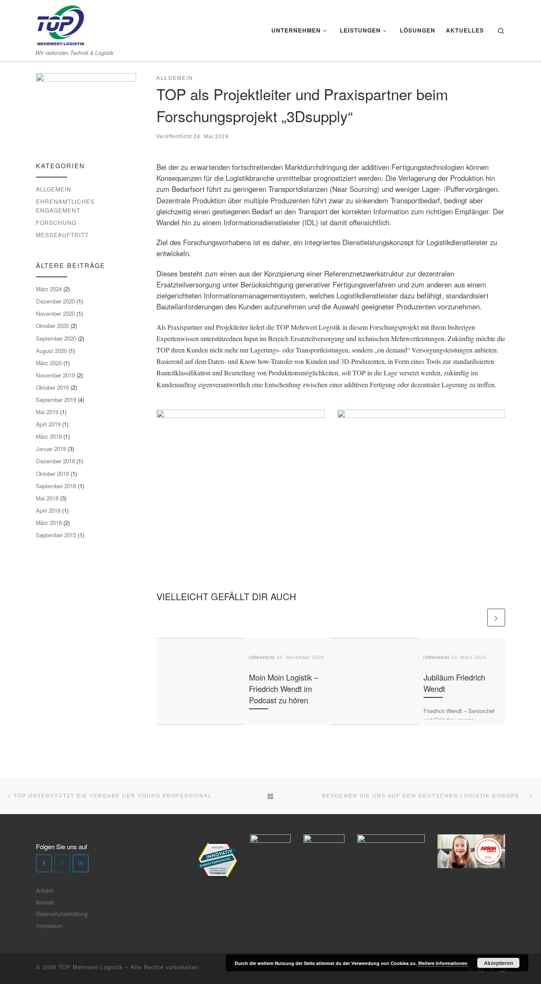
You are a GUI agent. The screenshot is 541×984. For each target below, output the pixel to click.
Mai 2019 (47, 412)
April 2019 (48, 424)
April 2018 (48, 510)
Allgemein (53, 189)
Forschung (56, 223)
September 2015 (56, 535)
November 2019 (55, 375)
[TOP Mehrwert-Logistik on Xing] (62, 863)
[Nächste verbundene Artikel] (496, 617)
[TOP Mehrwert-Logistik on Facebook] (44, 863)
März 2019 (49, 436)
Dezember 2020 (55, 301)
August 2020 (51, 351)
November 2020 (55, 313)
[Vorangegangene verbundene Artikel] (477, 617)
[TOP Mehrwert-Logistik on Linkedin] (81, 863)
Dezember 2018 (55, 461)
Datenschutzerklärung (61, 914)
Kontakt (45, 902)
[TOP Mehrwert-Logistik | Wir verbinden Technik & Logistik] (61, 23)
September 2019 (56, 400)
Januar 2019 (51, 449)
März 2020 (49, 363)
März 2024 (49, 289)
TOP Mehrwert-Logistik (90, 967)
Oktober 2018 (52, 474)
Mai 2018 (47, 498)
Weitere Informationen (442, 963)
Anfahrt (44, 890)
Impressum (49, 925)
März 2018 (49, 523)
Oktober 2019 (52, 387)
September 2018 (56, 486)
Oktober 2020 (52, 326)
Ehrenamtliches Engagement (65, 205)
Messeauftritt (62, 235)
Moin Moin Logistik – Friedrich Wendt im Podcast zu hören (283, 689)
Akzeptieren (498, 963)
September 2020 (56, 338)
